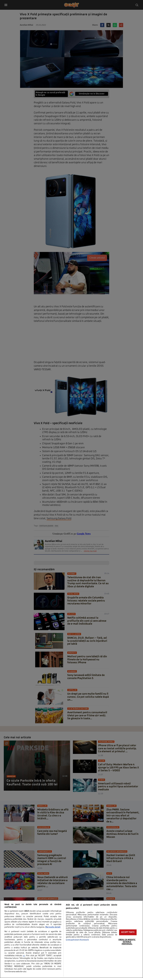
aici (24, 955)
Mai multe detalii (52, 927)
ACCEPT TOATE (127, 932)
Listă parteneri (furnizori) (77, 940)
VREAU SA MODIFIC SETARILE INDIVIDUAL (126, 942)
